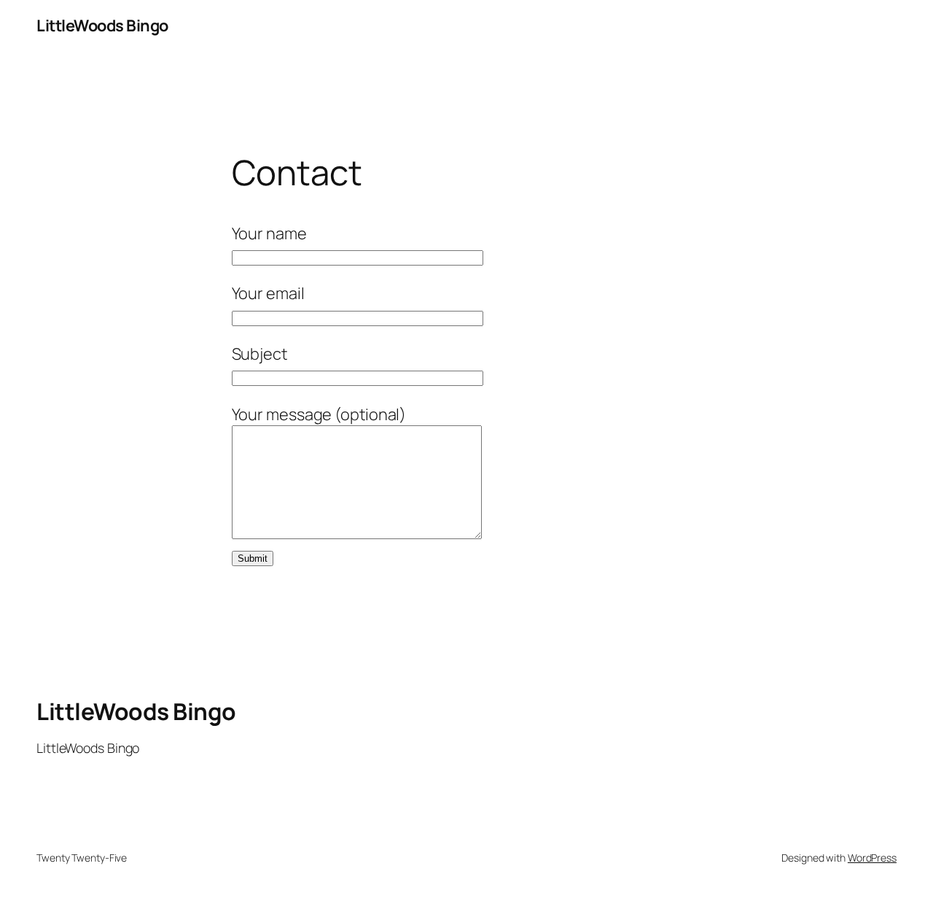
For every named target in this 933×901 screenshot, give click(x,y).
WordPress (872, 858)
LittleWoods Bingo (102, 25)
